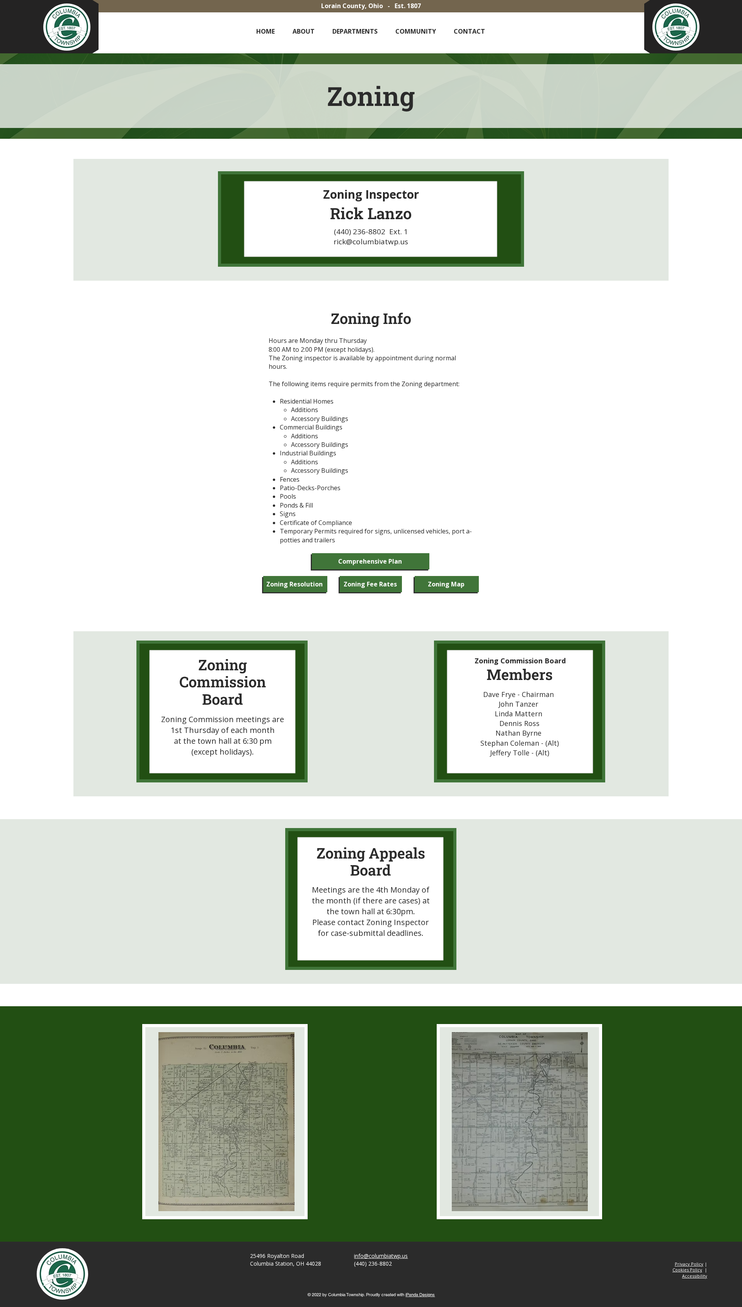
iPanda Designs (420, 1294)
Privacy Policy (689, 1264)
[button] (303, 31)
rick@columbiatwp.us (371, 242)
